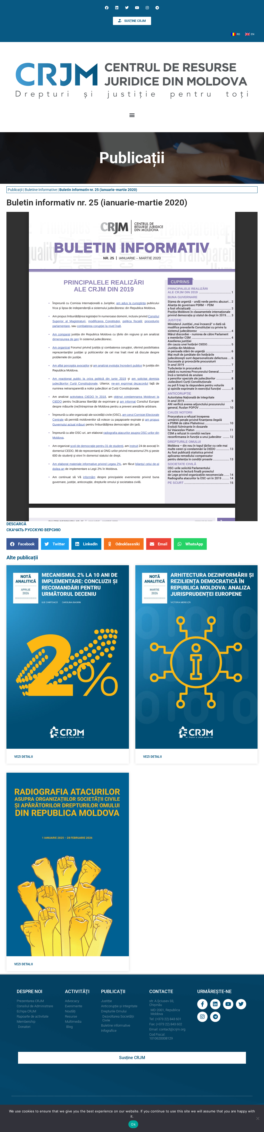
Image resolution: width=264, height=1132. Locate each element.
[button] (132, 115)
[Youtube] (137, 8)
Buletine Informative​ (41, 190)
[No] (257, 1118)
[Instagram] (147, 8)
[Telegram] (157, 8)
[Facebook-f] (202, 1004)
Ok (133, 1124)
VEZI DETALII (23, 757)
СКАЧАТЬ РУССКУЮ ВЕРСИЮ (33, 530)
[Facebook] (107, 8)
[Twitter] (127, 8)
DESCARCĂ (16, 524)
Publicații (15, 190)
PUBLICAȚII (113, 991)
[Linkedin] (117, 8)
